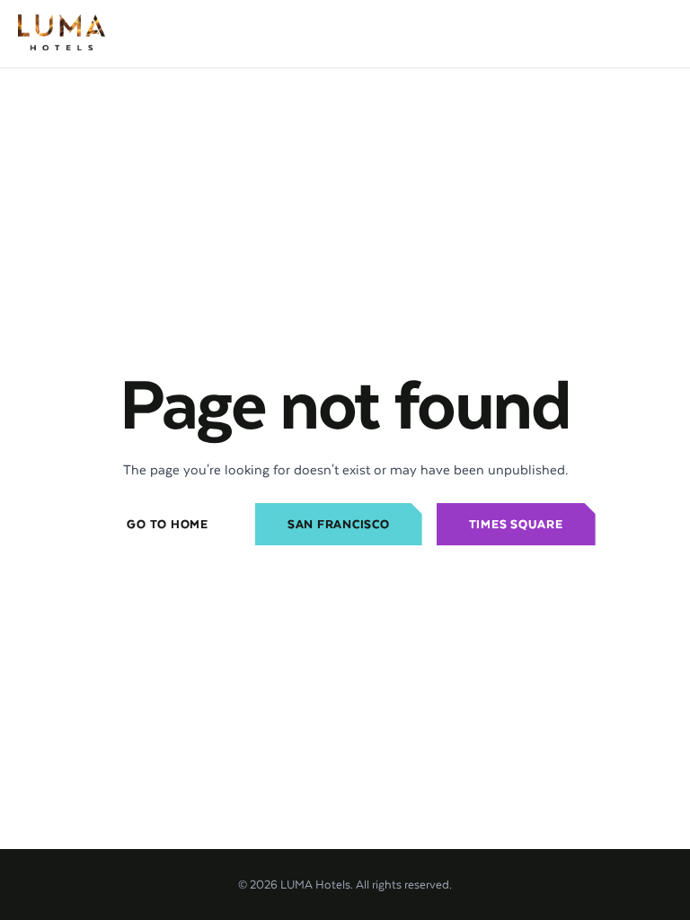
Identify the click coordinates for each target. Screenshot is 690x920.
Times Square (516, 524)
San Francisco (339, 524)
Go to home (167, 524)
